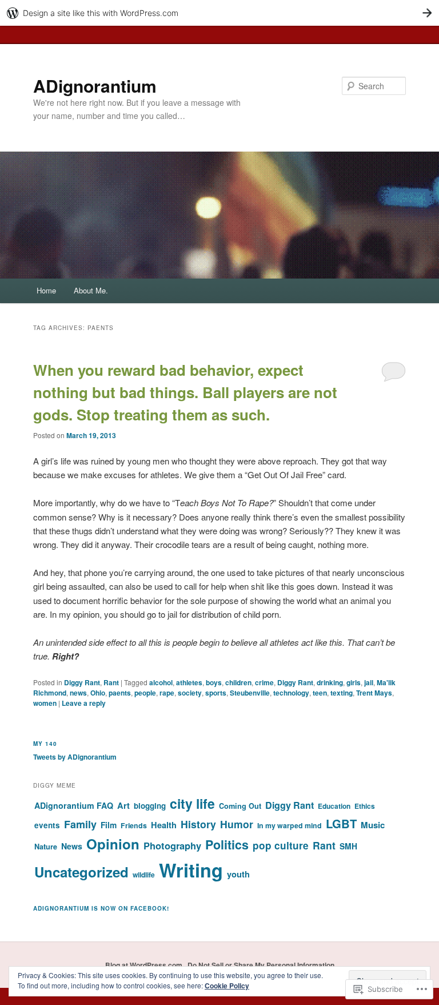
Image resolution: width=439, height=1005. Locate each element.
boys (214, 682)
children (238, 682)
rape (166, 693)
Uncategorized (81, 871)
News (71, 846)
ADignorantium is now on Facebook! (101, 908)
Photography (172, 845)
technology (291, 693)
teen (320, 693)
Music (373, 825)
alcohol (161, 682)
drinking (330, 682)
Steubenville (250, 693)
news (78, 693)
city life (192, 803)
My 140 (45, 744)
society (190, 693)
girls (353, 682)
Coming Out (240, 806)
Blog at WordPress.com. (144, 965)
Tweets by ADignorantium (75, 757)
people (145, 693)
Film (109, 825)
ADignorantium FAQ (73, 805)
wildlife (144, 874)
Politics (227, 844)
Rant (111, 682)
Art (123, 805)
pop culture (281, 845)
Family (80, 824)
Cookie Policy (227, 985)
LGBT (341, 823)
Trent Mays (374, 693)
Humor (236, 824)
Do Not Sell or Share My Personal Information (260, 965)
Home (46, 290)
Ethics (364, 806)
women (45, 703)
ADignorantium (95, 85)
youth (238, 874)
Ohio (97, 693)
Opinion (112, 843)
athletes (189, 682)
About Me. (91, 290)
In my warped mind (289, 825)
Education (334, 806)
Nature (45, 846)
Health (164, 825)
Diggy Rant (82, 682)
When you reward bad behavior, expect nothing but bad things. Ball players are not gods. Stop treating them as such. (185, 392)
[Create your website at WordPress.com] (219, 13)
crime (264, 682)
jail (368, 682)
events (47, 825)
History (198, 824)
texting (341, 693)
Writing (191, 870)
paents (120, 693)
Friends (134, 825)
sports (215, 693)
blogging (150, 805)
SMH (348, 846)
